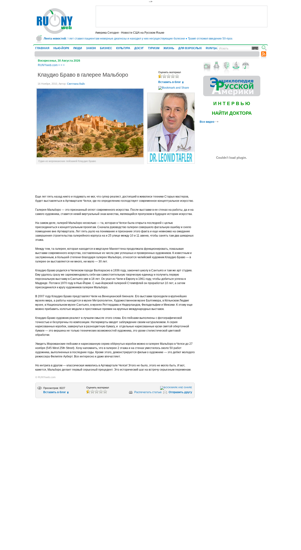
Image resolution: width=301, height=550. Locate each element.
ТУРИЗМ (153, 48)
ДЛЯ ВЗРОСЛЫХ (190, 48)
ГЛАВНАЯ (42, 48)
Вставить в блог (169, 82)
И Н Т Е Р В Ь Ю (231, 103)
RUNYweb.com (48, 65)
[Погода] (245, 65)
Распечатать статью (148, 392)
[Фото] (207, 65)
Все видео (207, 121)
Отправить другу (180, 392)
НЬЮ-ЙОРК (61, 48)
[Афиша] (226, 65)
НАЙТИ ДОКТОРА (232, 113)
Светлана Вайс (76, 83)
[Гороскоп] (236, 65)
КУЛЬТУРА (123, 48)
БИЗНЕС (106, 48)
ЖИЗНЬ (168, 48)
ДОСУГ (139, 48)
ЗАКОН (91, 48)
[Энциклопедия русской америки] (231, 95)
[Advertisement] (181, 16)
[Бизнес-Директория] (216, 65)
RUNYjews (213, 48)
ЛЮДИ (77, 48)
